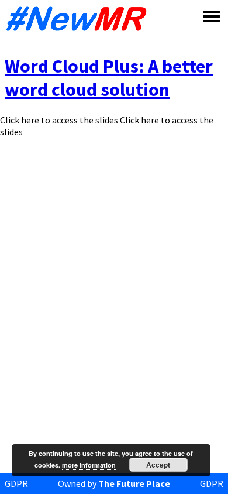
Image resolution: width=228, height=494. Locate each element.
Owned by (114, 483)
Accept (158, 464)
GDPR (16, 483)
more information (89, 465)
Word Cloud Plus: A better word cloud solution (109, 77)
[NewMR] (79, 19)
